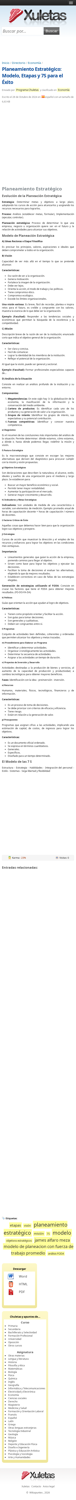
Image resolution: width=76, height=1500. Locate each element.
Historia (12, 1362)
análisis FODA (56, 1253)
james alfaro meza (52, 1240)
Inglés (11, 1381)
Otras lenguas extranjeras (22, 1427)
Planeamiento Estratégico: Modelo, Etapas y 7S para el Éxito (32, 75)
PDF (22, 1292)
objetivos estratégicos (19, 1240)
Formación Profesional (20, 1335)
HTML (23, 1284)
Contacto (36, 1486)
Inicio (5, 63)
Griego (12, 1424)
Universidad (14, 1339)
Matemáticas (15, 1368)
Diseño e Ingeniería (18, 1447)
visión (27, 1225)
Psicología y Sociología (20, 1454)
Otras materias (16, 1355)
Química (12, 1378)
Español (12, 1418)
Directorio (18, 63)
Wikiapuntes (36, 1492)
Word (23, 1276)
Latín (10, 1421)
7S (48, 1233)
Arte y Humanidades (19, 1457)
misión (39, 1233)
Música (12, 1437)
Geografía (13, 1385)
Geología (13, 1434)
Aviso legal (49, 1486)
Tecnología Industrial (19, 1431)
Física (11, 1375)
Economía (34, 63)
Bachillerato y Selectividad (22, 1332)
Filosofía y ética (16, 1365)
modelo (62, 1232)
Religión (12, 1441)
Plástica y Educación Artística (24, 1450)
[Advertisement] (38, 48)
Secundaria (14, 1329)
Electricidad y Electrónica (21, 1391)
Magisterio (14, 1404)
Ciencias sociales (17, 1398)
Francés (12, 1414)
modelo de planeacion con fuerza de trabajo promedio (38, 1250)
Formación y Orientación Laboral (25, 1411)
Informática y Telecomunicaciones (26, 1388)
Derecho (13, 1401)
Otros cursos (15, 1345)
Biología (12, 1372)
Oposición (13, 1342)
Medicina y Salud (17, 1408)
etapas (15, 1225)
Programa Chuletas (27, 90)
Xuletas (26, 1486)
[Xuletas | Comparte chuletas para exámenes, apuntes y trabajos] (37, 24)
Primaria (13, 1326)
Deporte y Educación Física (22, 1444)
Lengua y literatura (18, 1358)
